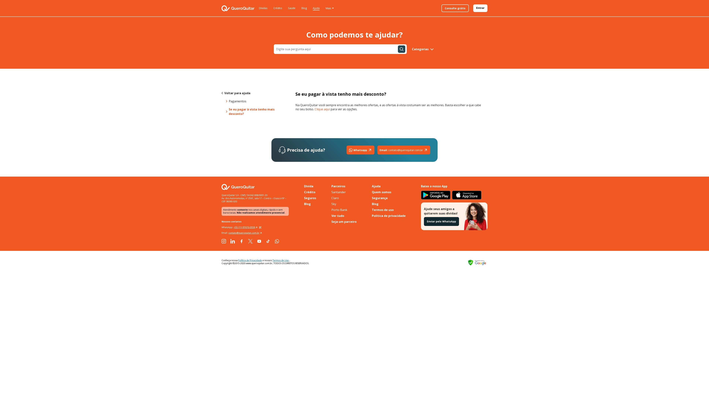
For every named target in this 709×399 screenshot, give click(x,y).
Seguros (310, 198)
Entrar (480, 8)
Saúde (291, 8)
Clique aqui (322, 109)
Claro (335, 198)
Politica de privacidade (389, 216)
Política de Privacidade (250, 260)
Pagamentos (237, 101)
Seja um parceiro (344, 222)
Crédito (277, 8)
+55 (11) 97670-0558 (244, 227)
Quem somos (381, 192)
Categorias (420, 49)
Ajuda (316, 8)
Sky (333, 204)
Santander (338, 192)
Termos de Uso (281, 260)
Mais (328, 8)
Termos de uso (383, 210)
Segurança (380, 198)
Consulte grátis (455, 8)
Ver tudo (337, 216)
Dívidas (263, 8)
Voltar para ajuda (237, 93)
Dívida (308, 186)
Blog (304, 8)
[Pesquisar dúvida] (401, 49)
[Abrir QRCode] (260, 227)
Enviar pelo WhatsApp (441, 221)
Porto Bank (339, 210)
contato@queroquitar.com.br (401, 150)
